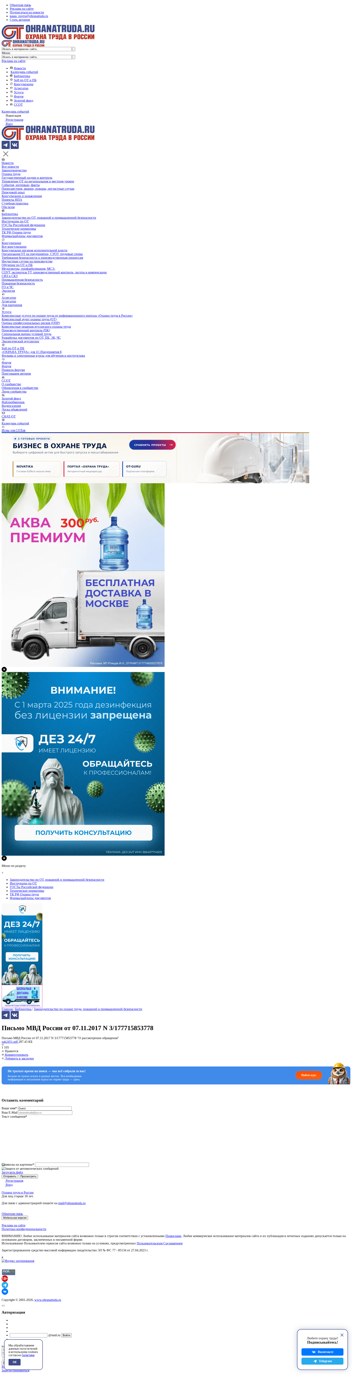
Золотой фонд (23, 100)
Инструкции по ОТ (15, 221)
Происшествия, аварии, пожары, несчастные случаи (38, 188)
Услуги (19, 92)
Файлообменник (13, 402)
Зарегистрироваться (15, 1370)
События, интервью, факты (21, 185)
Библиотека (22, 76)
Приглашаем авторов (16, 373)
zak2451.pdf (10, 1041)
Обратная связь (20, 5)
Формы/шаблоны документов (22, 236)
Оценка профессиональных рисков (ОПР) (31, 323)
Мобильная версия (14, 1217)
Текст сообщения (14, 1116)
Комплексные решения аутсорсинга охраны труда (36, 326)
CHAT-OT (9, 416)
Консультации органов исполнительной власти (34, 250)
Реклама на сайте (22, 8)
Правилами (173, 1236)
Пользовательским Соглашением (160, 1243)
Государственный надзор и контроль (27, 177)
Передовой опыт (13, 192)
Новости (20, 68)
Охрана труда (11, 174)
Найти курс (308, 1075)
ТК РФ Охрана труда (16, 232)
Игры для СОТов (13, 430)
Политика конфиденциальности (24, 1229)
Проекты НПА (12, 199)
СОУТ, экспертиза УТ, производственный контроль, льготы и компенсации (54, 272)
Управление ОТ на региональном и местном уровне (38, 181)
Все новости (10, 166)
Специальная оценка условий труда (26, 334)
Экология (8, 290)
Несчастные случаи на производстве (27, 261)
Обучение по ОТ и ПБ (17, 265)
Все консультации (14, 246)
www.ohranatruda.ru (47, 1300)
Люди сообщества (14, 391)
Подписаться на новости (27, 12)
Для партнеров (12, 305)
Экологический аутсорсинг (21, 341)
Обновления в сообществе (20, 388)
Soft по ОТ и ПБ (25, 80)
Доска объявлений (14, 409)
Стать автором (20, 19)
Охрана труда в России (18, 1192)
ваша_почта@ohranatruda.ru (29, 16)
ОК (14, 1362)
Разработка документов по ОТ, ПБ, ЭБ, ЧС (31, 337)
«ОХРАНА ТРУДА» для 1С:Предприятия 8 (32, 352)
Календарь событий (24, 72)
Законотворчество (14, 170)
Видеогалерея (11, 406)
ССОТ (18, 104)
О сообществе (11, 384)
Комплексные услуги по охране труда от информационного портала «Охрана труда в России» (67, 315)
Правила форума (13, 370)
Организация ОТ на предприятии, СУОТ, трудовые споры (42, 254)
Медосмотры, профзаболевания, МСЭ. (28, 268)
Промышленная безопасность (22, 279)
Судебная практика (15, 203)
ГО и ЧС (8, 287)
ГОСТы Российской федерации (23, 225)
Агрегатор (21, 88)
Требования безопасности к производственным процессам (42, 257)
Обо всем (8, 207)
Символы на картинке (18, 1164)
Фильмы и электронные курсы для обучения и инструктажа (43, 355)
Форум (18, 96)
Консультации (23, 84)
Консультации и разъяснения (22, 196)
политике (28, 1355)
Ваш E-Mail (10, 1112)
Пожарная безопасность (18, 283)
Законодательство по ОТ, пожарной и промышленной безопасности (49, 217)
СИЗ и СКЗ (10, 276)
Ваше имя (9, 1108)
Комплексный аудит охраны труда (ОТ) (29, 319)
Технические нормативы (19, 228)
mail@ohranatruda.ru (72, 1203)
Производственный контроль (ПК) (26, 330)
